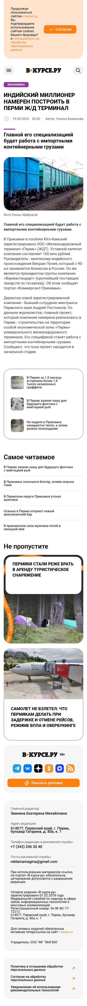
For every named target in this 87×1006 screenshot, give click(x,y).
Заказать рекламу (47, 783)
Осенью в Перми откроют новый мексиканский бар (29, 513)
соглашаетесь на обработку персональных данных (25, 44)
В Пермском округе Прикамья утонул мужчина (32, 498)
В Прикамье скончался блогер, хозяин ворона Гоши (39, 483)
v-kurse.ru (30, 16)
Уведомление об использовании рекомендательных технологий (35, 988)
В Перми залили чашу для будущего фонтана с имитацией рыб (38, 469)
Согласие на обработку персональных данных (28, 978)
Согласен (63, 29)
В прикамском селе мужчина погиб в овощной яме (32, 527)
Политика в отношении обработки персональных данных (37, 968)
